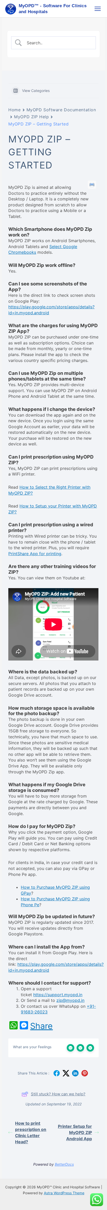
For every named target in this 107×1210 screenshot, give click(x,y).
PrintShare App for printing (34, 553)
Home (14, 109)
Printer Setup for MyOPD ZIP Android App (75, 1132)
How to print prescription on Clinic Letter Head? (30, 1132)
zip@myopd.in (70, 1000)
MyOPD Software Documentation (61, 109)
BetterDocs (64, 1164)
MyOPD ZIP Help (31, 116)
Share (41, 1026)
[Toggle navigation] (97, 9)
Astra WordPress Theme (64, 1193)
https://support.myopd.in (57, 994)
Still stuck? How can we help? (58, 1093)
